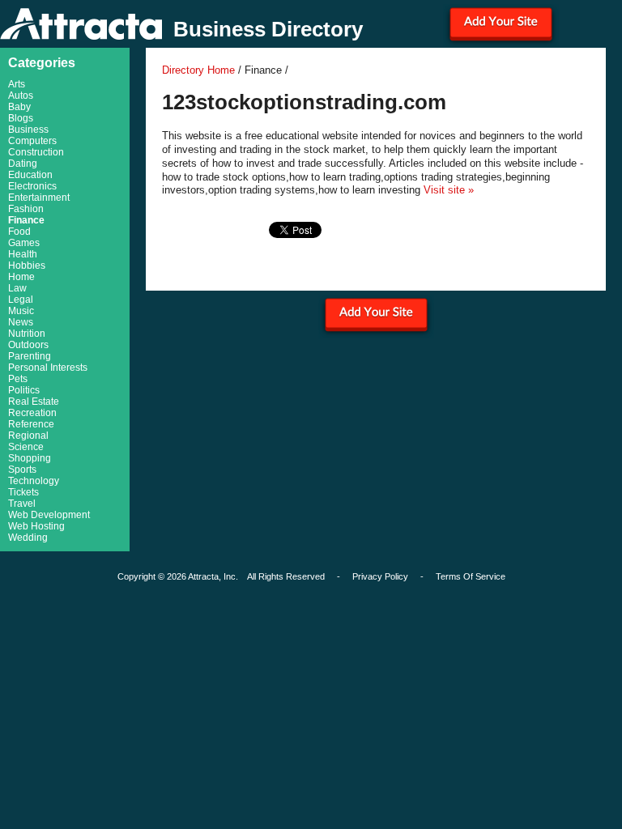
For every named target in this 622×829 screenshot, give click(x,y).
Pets (18, 379)
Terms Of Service (470, 576)
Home (21, 277)
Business (28, 129)
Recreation (32, 413)
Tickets (23, 492)
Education (30, 175)
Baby (19, 107)
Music (21, 311)
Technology (33, 481)
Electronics (32, 186)
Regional (28, 435)
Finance (26, 220)
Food (19, 231)
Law (17, 288)
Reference (31, 424)
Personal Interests (47, 367)
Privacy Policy (380, 576)
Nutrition (26, 333)
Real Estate (33, 401)
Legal (20, 299)
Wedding (28, 537)
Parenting (29, 356)
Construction (36, 152)
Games (24, 243)
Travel (22, 503)
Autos (20, 95)
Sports (22, 469)
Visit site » (449, 190)
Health (22, 254)
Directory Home (198, 70)
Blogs (20, 118)
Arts (16, 84)
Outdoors (28, 345)
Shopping (29, 458)
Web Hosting (36, 526)
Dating (22, 163)
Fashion (26, 209)
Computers (32, 141)
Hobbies (26, 265)
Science (26, 447)
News (20, 322)
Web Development (49, 515)
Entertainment (39, 197)
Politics (24, 390)
